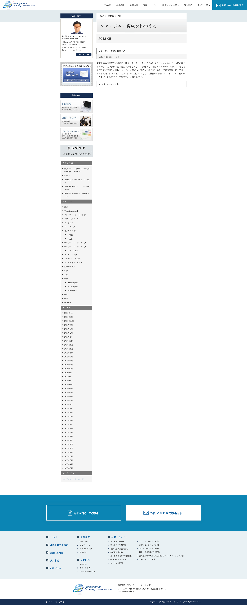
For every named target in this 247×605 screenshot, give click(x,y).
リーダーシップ (70, 254)
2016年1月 (68, 404)
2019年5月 (68, 356)
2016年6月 (68, 388)
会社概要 (120, 5)
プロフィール (85, 545)
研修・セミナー (150, 5)
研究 (66, 294)
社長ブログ (55, 568)
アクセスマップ (86, 548)
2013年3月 (68, 468)
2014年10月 (69, 428)
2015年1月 (68, 424)
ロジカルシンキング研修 (149, 545)
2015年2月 (68, 420)
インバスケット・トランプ (75, 215)
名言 (66, 270)
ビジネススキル (70, 230)
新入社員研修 (73, 286)
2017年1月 (68, 376)
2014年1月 (68, 440)
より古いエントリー (111, 84)
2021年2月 (68, 333)
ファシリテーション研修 (149, 541)
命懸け (67, 175)
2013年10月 (69, 452)
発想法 (70, 238)
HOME (107, 5)
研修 (66, 278)
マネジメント (67, 479)
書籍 (66, 274)
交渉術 (70, 234)
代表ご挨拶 (84, 541)
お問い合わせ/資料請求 (232, 5)
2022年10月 (69, 321)
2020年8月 (68, 344)
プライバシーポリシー (57, 602)
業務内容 (134, 5)
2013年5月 (68, 460)
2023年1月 (68, 317)
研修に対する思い (170, 5)
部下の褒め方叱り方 (118, 559)
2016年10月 (69, 384)
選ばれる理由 (203, 5)
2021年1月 (68, 336)
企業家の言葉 (69, 266)
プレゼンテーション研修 (149, 548)
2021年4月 (68, 325)
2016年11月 (68, 380)
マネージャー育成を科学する (111, 51)
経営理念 (83, 552)
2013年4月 (68, 464)
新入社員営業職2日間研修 (149, 552)
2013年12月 (69, 444)
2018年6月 (68, 364)
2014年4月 (68, 432)
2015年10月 (69, 412)
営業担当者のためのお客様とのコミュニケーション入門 (161, 555)
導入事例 (54, 560)
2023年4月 (68, 313)
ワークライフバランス (73, 262)
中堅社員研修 (73, 282)
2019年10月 (69, 352)
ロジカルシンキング (72, 258)
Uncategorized (71, 211)
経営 (66, 298)
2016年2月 (68, 400)
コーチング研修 (116, 563)
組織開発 (83, 564)
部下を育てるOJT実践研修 (121, 556)
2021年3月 (68, 329)
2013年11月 (68, 448)
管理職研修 (72, 290)
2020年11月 (69, 340)
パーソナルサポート (87, 571)
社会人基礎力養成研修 (119, 548)
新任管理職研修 (116, 552)
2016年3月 (68, 396)
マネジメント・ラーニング (75, 242)
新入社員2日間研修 (118, 545)
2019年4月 (68, 360)
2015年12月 (69, 408)
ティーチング (69, 226)
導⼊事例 (188, 5)
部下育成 (68, 302)
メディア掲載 (73, 250)
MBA (66, 207)
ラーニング (78, 479)
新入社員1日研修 (117, 541)
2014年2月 (68, 436)
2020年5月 (68, 348)
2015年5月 (68, 416)
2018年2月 (68, 368)
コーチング (68, 222)
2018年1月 (68, 372)
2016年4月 (68, 392)
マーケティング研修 (147, 559)
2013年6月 (68, 456)
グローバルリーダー (72, 219)
